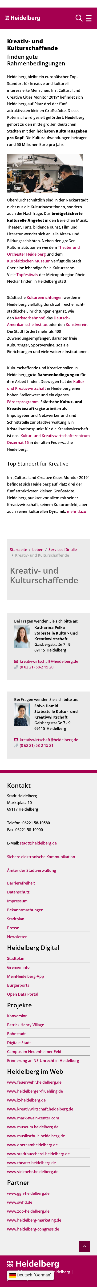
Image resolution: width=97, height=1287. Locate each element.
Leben (37, 549)
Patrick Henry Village (25, 1024)
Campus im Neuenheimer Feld (34, 1051)
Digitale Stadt (19, 1042)
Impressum (17, 901)
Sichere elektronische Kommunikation (41, 856)
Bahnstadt (16, 1033)
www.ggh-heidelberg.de (28, 1193)
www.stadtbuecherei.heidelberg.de (38, 1153)
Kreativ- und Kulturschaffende (44, 575)
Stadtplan (15, 918)
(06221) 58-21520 (36, 667)
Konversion (17, 1015)
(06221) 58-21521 (36, 745)
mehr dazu (76, 511)
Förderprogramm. (23, 401)
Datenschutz (18, 892)
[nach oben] (84, 1246)
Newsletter (17, 936)
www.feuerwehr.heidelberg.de (34, 1082)
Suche (81, 18)
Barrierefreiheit (21, 883)
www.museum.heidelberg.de (32, 1127)
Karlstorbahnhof (29, 318)
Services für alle (62, 549)
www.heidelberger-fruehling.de (35, 1091)
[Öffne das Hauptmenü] (88, 18)
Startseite (18, 549)
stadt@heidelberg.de (38, 843)
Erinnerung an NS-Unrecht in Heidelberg (43, 1060)
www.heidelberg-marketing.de (34, 1220)
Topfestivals (27, 274)
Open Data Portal (22, 994)
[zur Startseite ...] (33, 1264)
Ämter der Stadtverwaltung (31, 870)
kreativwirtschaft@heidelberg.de (49, 661)
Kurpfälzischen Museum (28, 261)
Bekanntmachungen (25, 910)
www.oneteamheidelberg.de (32, 1144)
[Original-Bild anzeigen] (45, 173)
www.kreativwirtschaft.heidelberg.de (40, 1109)
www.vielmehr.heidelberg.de (32, 1171)
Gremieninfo (18, 967)
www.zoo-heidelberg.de (28, 1211)
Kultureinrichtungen (45, 297)
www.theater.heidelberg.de (31, 1162)
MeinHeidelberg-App (25, 976)
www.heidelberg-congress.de (33, 1229)
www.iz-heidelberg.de (26, 1100)
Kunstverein (76, 324)
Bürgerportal (18, 985)
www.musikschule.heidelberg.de (36, 1135)
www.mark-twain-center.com (33, 1118)
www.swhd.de (19, 1202)
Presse (13, 927)
